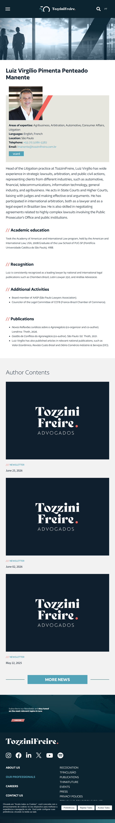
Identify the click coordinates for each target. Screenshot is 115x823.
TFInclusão (68, 772)
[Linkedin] (28, 755)
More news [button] (57, 679)
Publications (69, 777)
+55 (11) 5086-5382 (35, 142)
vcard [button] (16, 153)
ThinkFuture (69, 782)
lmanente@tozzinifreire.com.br (36, 146)
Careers (12, 786)
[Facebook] (19, 755)
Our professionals (20, 776)
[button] (98, 9)
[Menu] (7, 9)
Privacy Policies (71, 796)
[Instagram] (8, 755)
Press (64, 791)
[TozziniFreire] (57, 9)
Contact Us (14, 795)
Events (65, 786)
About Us (13, 767)
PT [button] (106, 8)
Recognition (69, 767)
